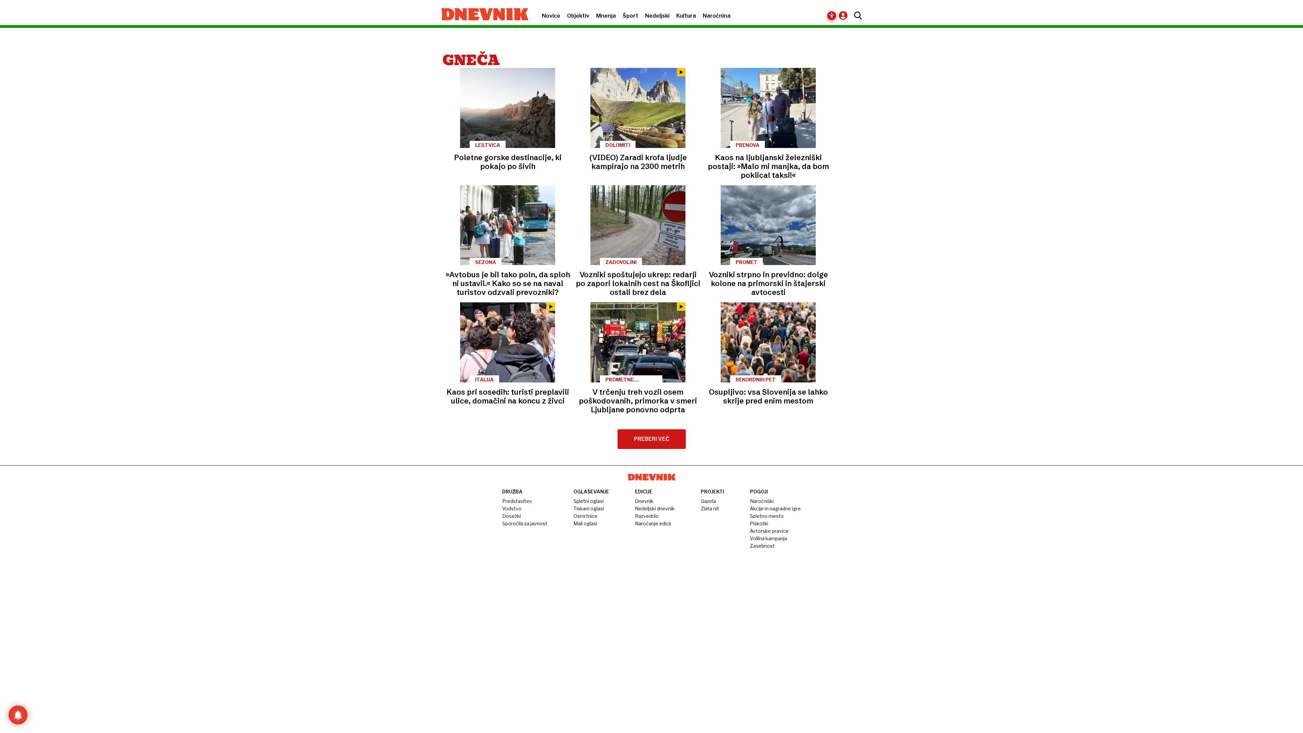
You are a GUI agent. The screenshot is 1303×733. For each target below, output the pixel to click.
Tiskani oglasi (588, 508)
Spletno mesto (767, 516)
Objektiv (578, 16)
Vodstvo (512, 508)
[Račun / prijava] (845, 15)
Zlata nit (710, 508)
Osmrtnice (585, 516)
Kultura (686, 16)
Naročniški (762, 501)
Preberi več (651, 439)
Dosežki (511, 516)
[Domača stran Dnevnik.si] (481, 15)
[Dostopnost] (831, 15)
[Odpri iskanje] (856, 16)
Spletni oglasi (588, 501)
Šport (630, 16)
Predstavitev (517, 501)
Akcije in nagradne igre (775, 508)
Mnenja (606, 16)
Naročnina (717, 16)
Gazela (708, 501)
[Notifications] (17, 715)
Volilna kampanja (768, 538)
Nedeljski (657, 16)
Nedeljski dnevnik (655, 508)
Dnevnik (644, 501)
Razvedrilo (647, 516)
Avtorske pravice (769, 531)
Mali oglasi (585, 523)
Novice (551, 16)
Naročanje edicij (653, 523)
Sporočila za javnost (524, 523)
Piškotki (759, 523)
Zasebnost (762, 546)
